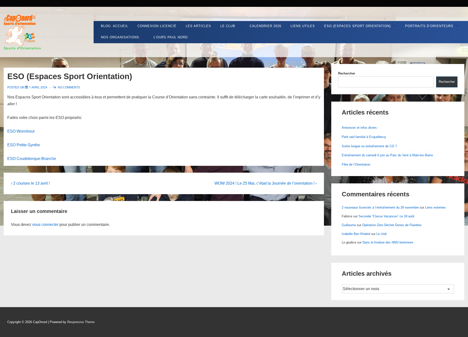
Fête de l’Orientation (356, 164)
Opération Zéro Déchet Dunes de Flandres (392, 225)
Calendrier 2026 (265, 26)
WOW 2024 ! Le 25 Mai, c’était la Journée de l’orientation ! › (265, 183)
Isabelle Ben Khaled (356, 234)
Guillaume (349, 225)
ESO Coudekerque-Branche (32, 159)
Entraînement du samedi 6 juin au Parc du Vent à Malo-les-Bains (387, 155)
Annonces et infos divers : (360, 127)
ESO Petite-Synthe (23, 145)
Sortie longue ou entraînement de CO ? (369, 146)
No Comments (69, 87)
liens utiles (303, 26)
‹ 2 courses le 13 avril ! (30, 183)
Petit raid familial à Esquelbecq (364, 137)
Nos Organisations (120, 37)
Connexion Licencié (156, 26)
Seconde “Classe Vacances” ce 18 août (386, 216)
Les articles (198, 26)
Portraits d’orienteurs (429, 26)
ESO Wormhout (21, 131)
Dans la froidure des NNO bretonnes (387, 242)
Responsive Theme (81, 322)
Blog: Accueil (114, 26)
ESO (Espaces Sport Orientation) (357, 26)
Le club (227, 26)
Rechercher (346, 73)
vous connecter (45, 224)
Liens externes (435, 207)
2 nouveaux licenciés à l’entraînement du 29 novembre (380, 207)
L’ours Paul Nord (171, 37)
